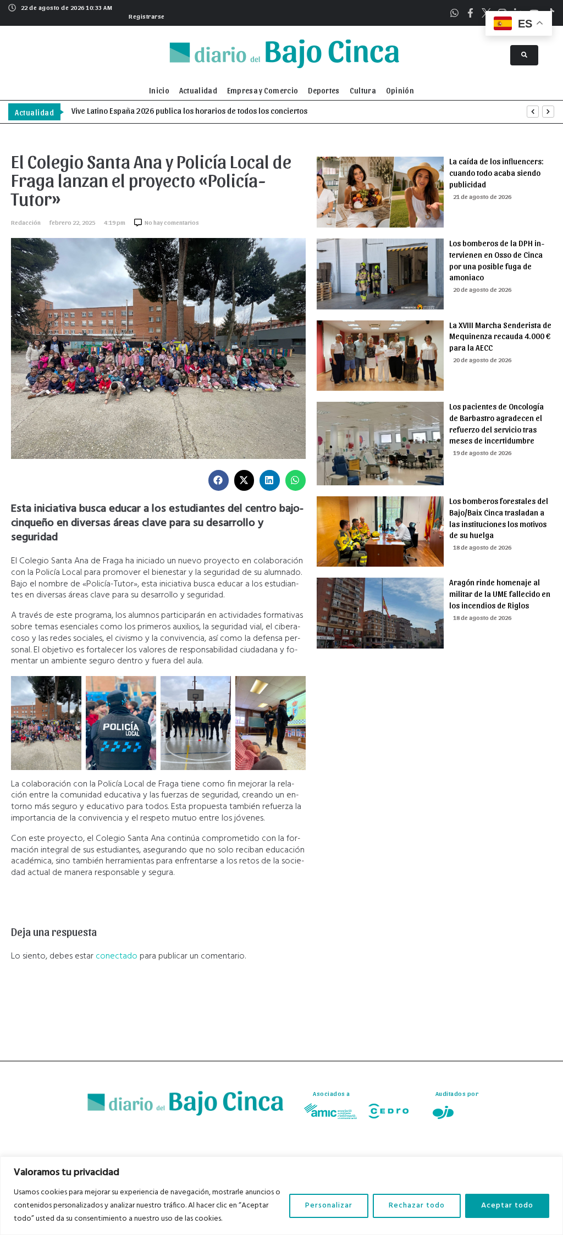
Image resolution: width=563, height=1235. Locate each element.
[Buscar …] (524, 55)
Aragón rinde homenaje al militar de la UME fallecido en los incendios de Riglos (499, 593)
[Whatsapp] (454, 13)
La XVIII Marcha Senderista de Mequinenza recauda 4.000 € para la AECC (500, 336)
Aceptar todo (507, 1205)
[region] (281, 1195)
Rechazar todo (417, 1205)
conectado (116, 956)
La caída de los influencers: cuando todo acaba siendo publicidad (496, 172)
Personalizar (328, 1205)
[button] (145, 15)
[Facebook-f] (470, 13)
